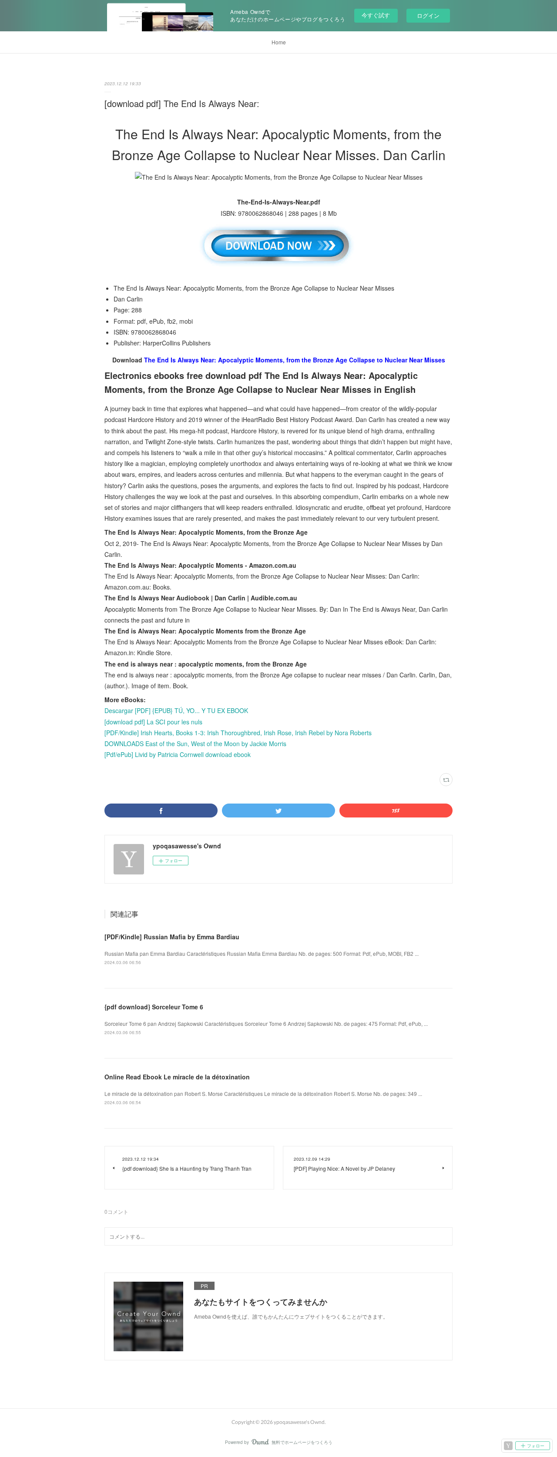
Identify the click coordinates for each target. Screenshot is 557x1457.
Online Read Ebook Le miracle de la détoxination (177, 1076)
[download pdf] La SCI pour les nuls (153, 721)
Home (279, 42)
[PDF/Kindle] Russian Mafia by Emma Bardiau (171, 936)
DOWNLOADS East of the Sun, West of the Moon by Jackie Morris (195, 743)
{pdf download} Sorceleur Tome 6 (153, 1006)
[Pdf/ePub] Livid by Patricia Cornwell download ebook (177, 754)
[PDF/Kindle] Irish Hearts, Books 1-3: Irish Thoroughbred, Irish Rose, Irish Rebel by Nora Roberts (238, 732)
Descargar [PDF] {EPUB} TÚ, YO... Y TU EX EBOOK (176, 710)
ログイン (428, 15)
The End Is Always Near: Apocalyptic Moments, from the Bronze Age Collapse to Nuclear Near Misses (294, 359)
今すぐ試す (376, 15)
